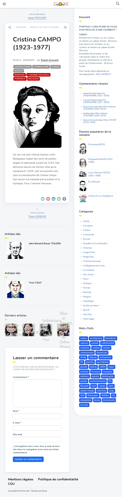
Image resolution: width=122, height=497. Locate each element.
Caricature (88, 225)
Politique (87, 283)
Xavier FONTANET (37, 17)
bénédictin (110, 338)
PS (110, 381)
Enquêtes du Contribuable (95, 243)
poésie (55, 66)
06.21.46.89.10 (103, 74)
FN (81, 362)
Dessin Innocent (49, 60)
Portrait (20, 78)
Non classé (88, 274)
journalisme (41, 66)
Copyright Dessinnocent (19, 491)
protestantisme (97, 381)
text (82, 395)
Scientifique (88, 301)
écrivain (84, 404)
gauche (90, 362)
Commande (88, 234)
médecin (84, 376)
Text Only (87, 314)
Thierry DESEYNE (37, 216)
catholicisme (22, 66)
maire (111, 366)
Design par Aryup (39, 491)
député (93, 357)
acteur (83, 338)
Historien (87, 248)
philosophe (107, 376)
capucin (84, 343)
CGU (11, 484)
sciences (101, 390)
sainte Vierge (87, 390)
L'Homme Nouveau (38, 75)
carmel (94, 343)
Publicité (87, 292)
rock (94, 385)
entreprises (105, 357)
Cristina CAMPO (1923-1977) (37, 43)
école (97, 400)
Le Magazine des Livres (94, 265)
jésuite (83, 366)
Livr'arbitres (88, 270)
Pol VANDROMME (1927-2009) (96, 94)
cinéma (96, 347)
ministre (84, 371)
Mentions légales (20, 479)
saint (110, 385)
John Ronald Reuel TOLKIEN (45, 243)
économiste (109, 400)
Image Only (88, 256)
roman (19, 71)
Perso (86, 279)
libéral (93, 366)
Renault (84, 385)
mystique (107, 371)
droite (83, 357)
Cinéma (86, 230)
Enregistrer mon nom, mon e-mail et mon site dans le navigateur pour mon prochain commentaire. (36, 449)
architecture (96, 338)
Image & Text (89, 252)
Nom (16, 411)
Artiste (86, 221)
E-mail (17, 422)
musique (96, 371)
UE (113, 395)
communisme (86, 352)
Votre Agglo (89, 318)
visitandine (85, 400)
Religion (33, 78)
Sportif (86, 310)
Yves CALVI (35, 282)
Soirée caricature (91, 305)
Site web (17, 434)
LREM (102, 366)
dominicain (102, 352)
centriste (84, 347)
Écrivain (20, 75)
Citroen (106, 347)
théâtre (105, 395)
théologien (93, 395)
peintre (95, 376)
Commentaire (21, 377)
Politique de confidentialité (58, 479)
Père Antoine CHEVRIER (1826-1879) (99, 107)
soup (111, 390)
